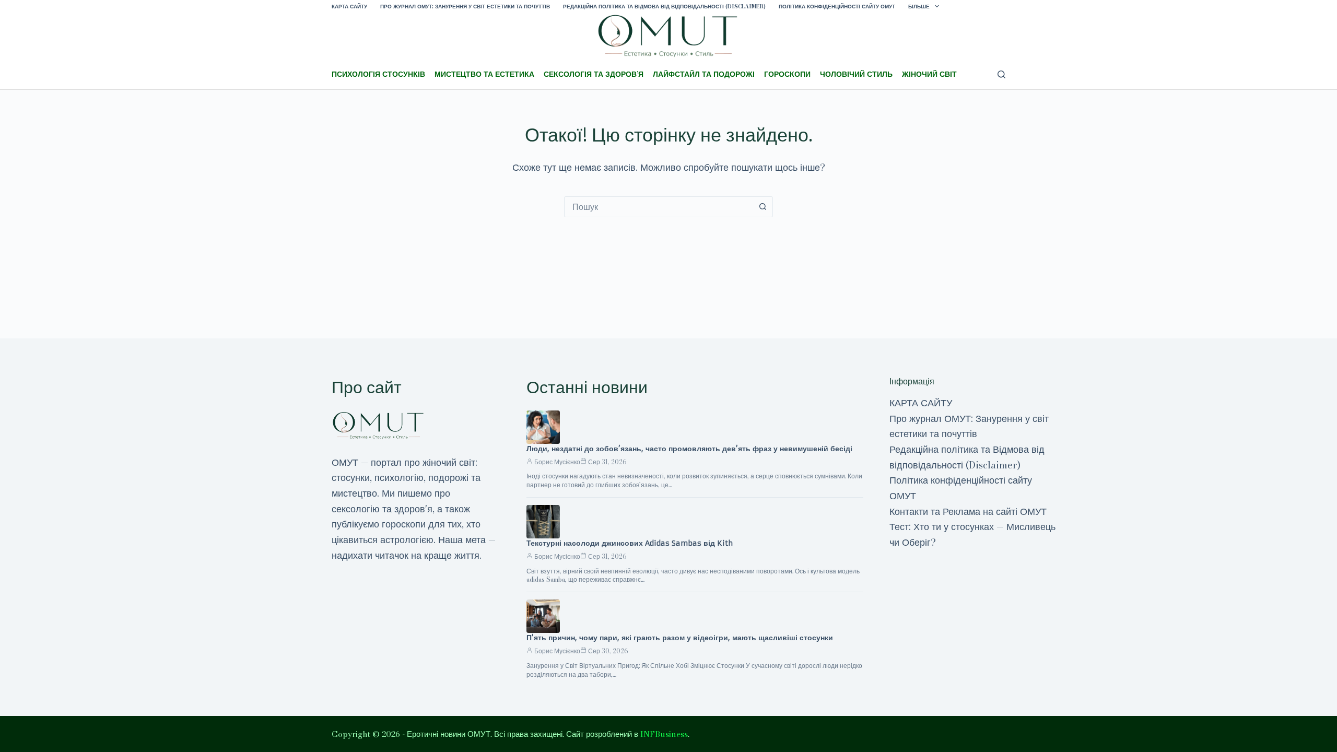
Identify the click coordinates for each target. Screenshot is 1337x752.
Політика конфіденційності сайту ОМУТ (837, 6)
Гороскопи (787, 74)
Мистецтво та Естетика (484, 74)
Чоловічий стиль (856, 74)
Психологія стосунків (378, 74)
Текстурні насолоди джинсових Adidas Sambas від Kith (629, 543)
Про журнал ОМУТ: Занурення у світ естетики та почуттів (465, 6)
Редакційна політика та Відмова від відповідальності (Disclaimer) (664, 6)
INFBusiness (664, 734)
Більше (919, 6)
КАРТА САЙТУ (349, 6)
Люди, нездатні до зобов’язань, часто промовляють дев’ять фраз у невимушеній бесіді (689, 448)
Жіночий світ (929, 74)
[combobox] (659, 206)
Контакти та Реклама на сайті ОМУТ (968, 511)
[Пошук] (1001, 74)
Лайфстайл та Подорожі (704, 74)
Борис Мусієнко (557, 462)
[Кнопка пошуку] (762, 207)
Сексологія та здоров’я (593, 74)
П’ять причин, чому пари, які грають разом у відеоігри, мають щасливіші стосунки (679, 637)
